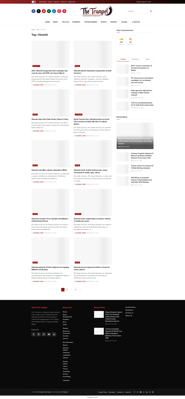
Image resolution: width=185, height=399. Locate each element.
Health (78, 214)
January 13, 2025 (93, 135)
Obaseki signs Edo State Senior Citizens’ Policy (49, 119)
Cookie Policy (130, 307)
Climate (65, 364)
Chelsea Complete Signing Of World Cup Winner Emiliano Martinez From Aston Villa (142, 155)
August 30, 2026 (124, 146)
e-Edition (136, 22)
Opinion (113, 22)
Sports (104, 22)
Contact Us (63, 2)
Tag (38, 29)
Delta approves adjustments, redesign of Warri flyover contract (141, 93)
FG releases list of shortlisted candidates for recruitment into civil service (142, 80)
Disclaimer (129, 310)
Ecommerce (66, 333)
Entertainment (91, 22)
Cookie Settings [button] (166, 395)
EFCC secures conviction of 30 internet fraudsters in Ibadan (141, 68)
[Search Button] (151, 11)
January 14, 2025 (93, 281)
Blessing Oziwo (38, 85)
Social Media (67, 376)
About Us (56, 2)
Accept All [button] (178, 395)
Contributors (67, 355)
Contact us (129, 313)
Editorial (65, 358)
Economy (66, 336)
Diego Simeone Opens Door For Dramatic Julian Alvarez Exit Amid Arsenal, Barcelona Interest (135, 141)
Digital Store (71, 2)
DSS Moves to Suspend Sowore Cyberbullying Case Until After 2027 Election (141, 180)
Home (47, 22)
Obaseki (43, 29)
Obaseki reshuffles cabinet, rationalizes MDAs (49, 170)
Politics (65, 22)
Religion (65, 350)
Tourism (78, 114)
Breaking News (67, 317)
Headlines (66, 319)
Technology (66, 371)
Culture (65, 366)
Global (124, 22)
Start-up (65, 338)
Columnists (66, 352)
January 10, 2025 (51, 85)
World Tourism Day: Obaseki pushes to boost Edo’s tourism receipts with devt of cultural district (91, 121)
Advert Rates (42, 2)
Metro (64, 322)
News (55, 22)
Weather (65, 374)
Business (76, 22)
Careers (50, 2)
